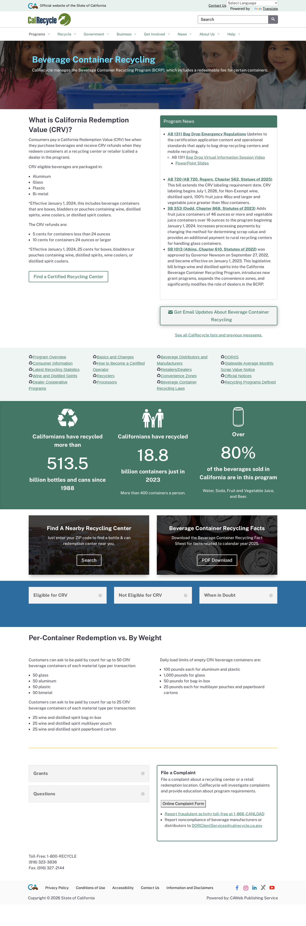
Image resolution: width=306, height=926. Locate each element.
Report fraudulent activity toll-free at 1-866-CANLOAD (214, 813)
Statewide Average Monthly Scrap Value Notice (247, 366)
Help (231, 34)
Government (94, 34)
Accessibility (123, 888)
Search (89, 560)
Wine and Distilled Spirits (55, 376)
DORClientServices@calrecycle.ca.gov (227, 825)
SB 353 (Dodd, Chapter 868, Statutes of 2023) (212, 208)
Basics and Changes (115, 357)
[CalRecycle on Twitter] (263, 888)
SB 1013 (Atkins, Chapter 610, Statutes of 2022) (212, 249)
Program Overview (49, 357)
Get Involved (155, 34)
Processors (107, 382)
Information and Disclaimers (189, 888)
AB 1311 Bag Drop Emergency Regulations (207, 134)
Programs (37, 34)
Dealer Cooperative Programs (48, 385)
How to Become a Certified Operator (119, 366)
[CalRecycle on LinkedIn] (254, 888)
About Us (207, 34)
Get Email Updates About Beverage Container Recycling (221, 315)
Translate (270, 9)
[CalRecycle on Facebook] (237, 888)
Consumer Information (53, 363)
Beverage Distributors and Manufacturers (182, 360)
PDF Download (217, 560)
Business (124, 34)
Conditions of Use (90, 888)
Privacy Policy (57, 888)
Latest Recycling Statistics (56, 369)
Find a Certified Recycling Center (68, 276)
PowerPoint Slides (192, 163)
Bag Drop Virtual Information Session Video (225, 157)
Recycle (65, 34)
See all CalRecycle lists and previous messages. (218, 335)
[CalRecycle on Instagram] (245, 888)
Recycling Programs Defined (250, 382)
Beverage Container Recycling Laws (177, 385)
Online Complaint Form (183, 803)
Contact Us (217, 5)
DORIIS (232, 357)
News (183, 34)
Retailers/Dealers (176, 369)
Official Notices (238, 376)
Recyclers (105, 376)
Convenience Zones (179, 376)
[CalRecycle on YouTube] (272, 888)
